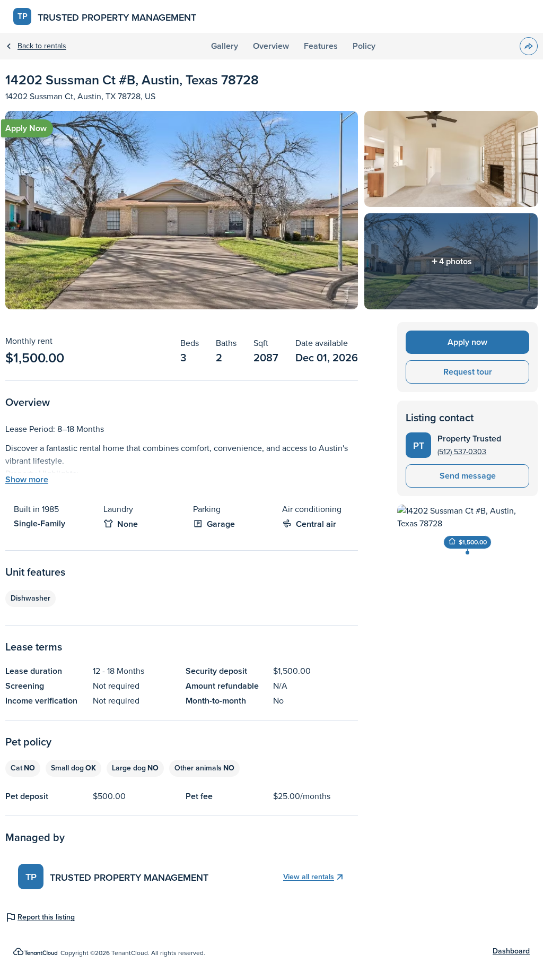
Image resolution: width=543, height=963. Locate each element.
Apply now (467, 342)
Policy (364, 46)
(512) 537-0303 (461, 451)
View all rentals (308, 877)
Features (321, 46)
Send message (468, 476)
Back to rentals (41, 46)
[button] (529, 46)
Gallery (224, 46)
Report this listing (46, 917)
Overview (271, 46)
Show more (26, 479)
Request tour (467, 372)
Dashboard (511, 951)
